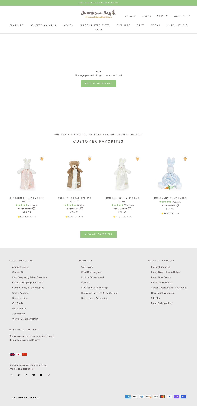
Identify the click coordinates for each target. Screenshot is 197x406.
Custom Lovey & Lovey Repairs (28, 287)
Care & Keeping (20, 293)
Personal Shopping (160, 267)
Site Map (155, 298)
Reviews (85, 282)
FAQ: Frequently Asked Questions (29, 277)
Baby (140, 25)
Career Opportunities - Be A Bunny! (169, 287)
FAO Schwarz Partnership (94, 287)
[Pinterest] (33, 375)
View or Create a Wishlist (25, 318)
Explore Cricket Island (92, 277)
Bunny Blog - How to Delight (166, 272)
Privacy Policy (19, 308)
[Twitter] (18, 375)
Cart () (162, 16)
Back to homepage (98, 83)
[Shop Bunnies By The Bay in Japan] (18, 354)
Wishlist (180, 16)
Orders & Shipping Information (27, 282)
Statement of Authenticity (95, 298)
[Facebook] (11, 375)
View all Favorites (98, 234)
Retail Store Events (161, 277)
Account (131, 16)
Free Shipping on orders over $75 (98, 3)
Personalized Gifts (95, 25)
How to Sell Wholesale (163, 293)
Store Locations (20, 298)
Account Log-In (20, 267)
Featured (17, 25)
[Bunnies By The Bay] (98, 13)
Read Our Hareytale (91, 272)
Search (146, 16)
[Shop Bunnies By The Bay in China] (24, 354)
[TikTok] (48, 375)
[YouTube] (41, 375)
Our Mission (87, 267)
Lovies (68, 25)
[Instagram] (26, 375)
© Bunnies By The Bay (26, 397)
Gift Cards (17, 303)
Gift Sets (123, 25)
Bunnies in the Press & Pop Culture (99, 293)
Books (155, 25)
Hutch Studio (177, 25)
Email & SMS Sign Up (162, 282)
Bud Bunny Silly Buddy (170, 198)
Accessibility (18, 313)
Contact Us (18, 272)
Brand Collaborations (161, 303)
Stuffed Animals (43, 25)
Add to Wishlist (24, 209)
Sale (98, 29)
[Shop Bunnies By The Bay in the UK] (12, 354)
